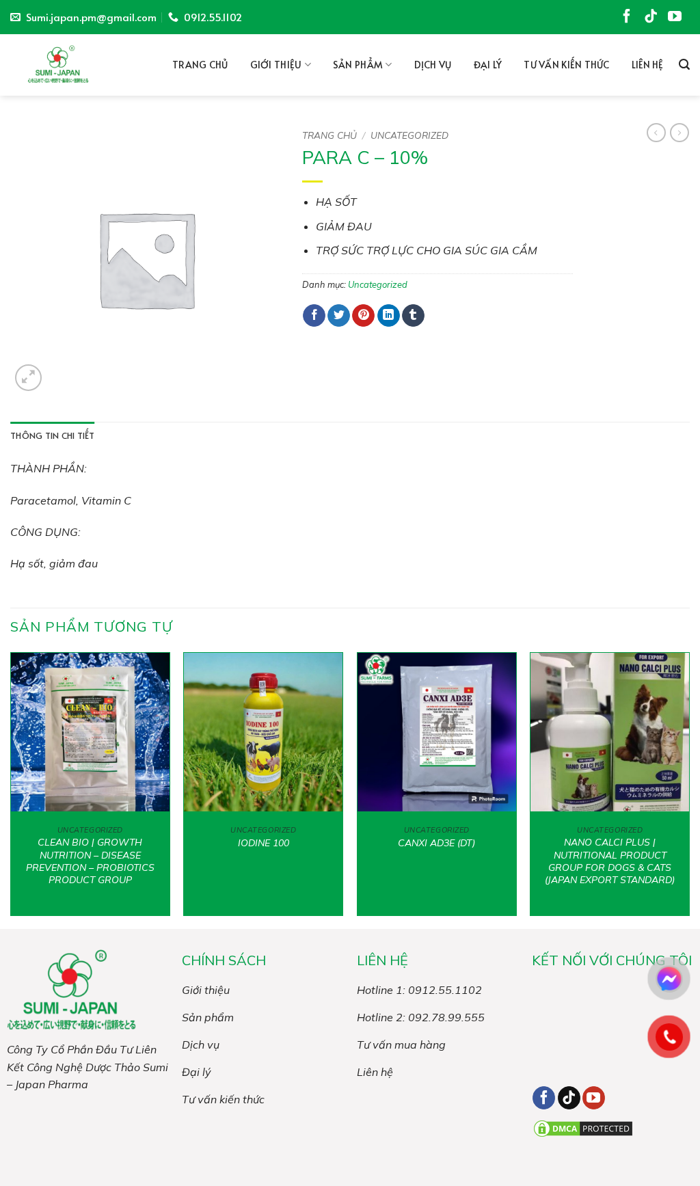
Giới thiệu (276, 64)
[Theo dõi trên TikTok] (653, 19)
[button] (684, 64)
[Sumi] (65, 65)
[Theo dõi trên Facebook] (629, 19)
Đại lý (488, 64)
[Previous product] (679, 132)
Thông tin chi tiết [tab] (52, 435)
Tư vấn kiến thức (566, 64)
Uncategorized (409, 135)
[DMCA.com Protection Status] (583, 1127)
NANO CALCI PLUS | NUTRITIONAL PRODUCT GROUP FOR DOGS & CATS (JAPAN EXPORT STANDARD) (610, 861)
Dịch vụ (433, 64)
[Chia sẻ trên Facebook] (314, 315)
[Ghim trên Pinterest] (363, 315)
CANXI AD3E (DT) (436, 843)
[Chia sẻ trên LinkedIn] (388, 315)
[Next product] (656, 132)
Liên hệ (648, 64)
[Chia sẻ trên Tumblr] (413, 315)
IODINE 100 (263, 843)
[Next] (689, 789)
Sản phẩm (358, 64)
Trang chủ (200, 64)
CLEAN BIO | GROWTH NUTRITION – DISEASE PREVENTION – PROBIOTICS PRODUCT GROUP (90, 861)
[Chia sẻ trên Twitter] (338, 315)
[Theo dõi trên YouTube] (677, 19)
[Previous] (11, 789)
